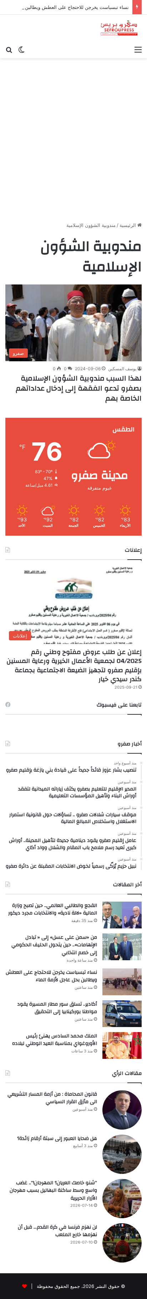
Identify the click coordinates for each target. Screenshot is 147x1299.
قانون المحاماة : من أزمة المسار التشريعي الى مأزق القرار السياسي (52, 1098)
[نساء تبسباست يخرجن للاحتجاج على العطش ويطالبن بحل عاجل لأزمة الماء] (122, 981)
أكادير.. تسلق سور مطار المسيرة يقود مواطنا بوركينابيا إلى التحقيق (57, 1008)
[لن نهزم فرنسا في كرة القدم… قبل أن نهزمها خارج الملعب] (122, 1243)
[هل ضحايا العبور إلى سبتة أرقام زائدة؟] (122, 1154)
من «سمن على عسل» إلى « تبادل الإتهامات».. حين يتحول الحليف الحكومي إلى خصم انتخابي (54, 945)
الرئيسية (128, 225)
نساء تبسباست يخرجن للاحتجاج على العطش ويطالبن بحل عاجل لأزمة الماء (51, 976)
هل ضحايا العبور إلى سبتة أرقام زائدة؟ (57, 1138)
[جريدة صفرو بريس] (119, 28)
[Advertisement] (73, 142)
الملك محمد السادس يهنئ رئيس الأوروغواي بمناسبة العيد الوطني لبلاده (54, 1039)
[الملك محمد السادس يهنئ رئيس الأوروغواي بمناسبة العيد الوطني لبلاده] (122, 1045)
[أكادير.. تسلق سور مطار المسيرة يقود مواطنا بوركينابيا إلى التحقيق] (122, 1013)
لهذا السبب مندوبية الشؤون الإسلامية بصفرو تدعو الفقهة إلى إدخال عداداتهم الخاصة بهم (79, 388)
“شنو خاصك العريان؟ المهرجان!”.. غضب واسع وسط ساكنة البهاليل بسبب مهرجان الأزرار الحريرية (53, 1190)
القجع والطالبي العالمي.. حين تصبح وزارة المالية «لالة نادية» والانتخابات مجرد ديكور (52, 909)
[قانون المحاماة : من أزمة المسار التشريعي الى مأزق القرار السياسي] (122, 1110)
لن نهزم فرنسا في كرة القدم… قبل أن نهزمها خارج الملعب (57, 1231)
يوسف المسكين (122, 368)
